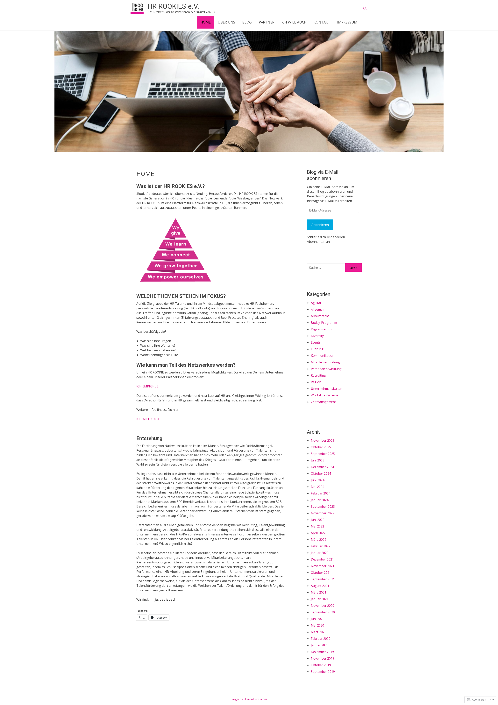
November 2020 (322, 605)
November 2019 (322, 658)
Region (316, 382)
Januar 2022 (319, 553)
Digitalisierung (321, 329)
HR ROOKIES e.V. (173, 6)
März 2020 (318, 632)
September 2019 (323, 671)
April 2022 (318, 533)
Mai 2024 (317, 487)
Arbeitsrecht (320, 316)
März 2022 (318, 539)
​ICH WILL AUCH (147, 419)
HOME (205, 22)
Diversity (317, 336)
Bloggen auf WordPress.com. (249, 699)
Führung (317, 349)
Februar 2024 (320, 493)
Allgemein (318, 309)
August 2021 (320, 586)
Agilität (316, 303)
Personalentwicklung (326, 369)
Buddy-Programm (324, 322)
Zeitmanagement (323, 402)
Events (316, 342)
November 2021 (322, 566)
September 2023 (323, 506)
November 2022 (322, 513)
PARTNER (266, 22)
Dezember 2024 (322, 467)
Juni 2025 (317, 460)
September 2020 (323, 612)
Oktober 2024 (321, 473)
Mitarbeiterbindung (325, 362)
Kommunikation (322, 355)
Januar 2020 (319, 645)
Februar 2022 (320, 546)
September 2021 (323, 579)
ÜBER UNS (226, 22)
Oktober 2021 (321, 572)
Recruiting (318, 375)
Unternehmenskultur (326, 388)
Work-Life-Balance (324, 395)
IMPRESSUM (347, 22)
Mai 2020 (317, 625)
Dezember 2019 (322, 652)
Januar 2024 (319, 500)
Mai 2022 (317, 526)
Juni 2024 (317, 480)
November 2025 (322, 440)
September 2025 (323, 454)
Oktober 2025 (321, 447)
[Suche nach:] (326, 267)
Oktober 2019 (321, 665)
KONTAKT (322, 22)
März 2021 (318, 592)
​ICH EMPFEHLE (147, 386)
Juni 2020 (317, 619)
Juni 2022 (317, 520)
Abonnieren (320, 225)
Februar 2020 (320, 638)
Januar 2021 (319, 599)
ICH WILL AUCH (294, 22)
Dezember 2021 (322, 559)
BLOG (247, 22)
